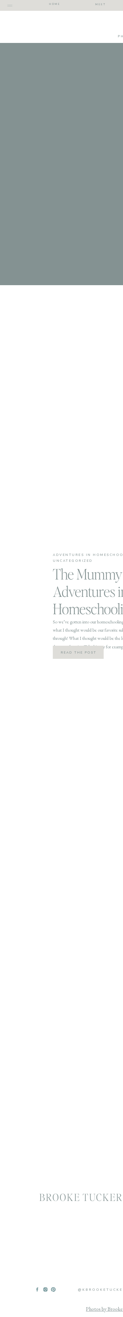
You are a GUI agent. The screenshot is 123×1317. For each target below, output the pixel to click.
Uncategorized (73, 561)
